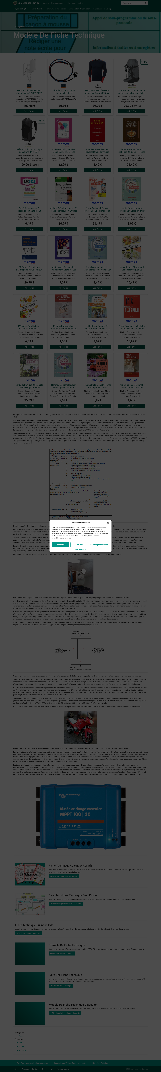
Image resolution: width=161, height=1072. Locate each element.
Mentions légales (80, 549)
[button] (108, 522)
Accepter (60, 545)
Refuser (79, 545)
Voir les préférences (99, 545)
